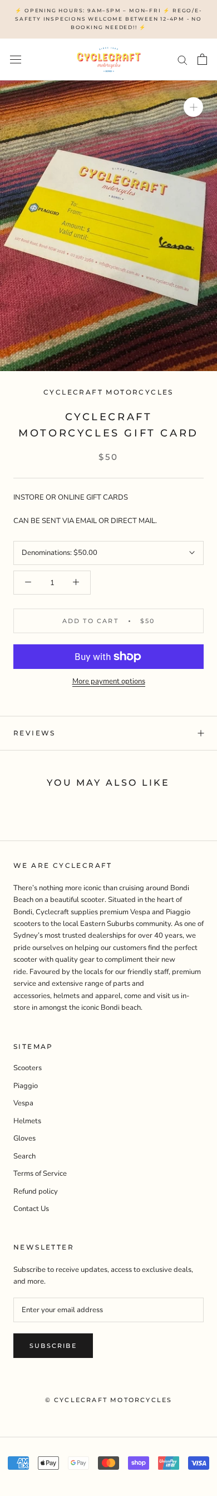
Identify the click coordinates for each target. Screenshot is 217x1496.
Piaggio (25, 1086)
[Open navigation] (15, 59)
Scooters (27, 1068)
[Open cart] (202, 59)
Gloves (24, 1138)
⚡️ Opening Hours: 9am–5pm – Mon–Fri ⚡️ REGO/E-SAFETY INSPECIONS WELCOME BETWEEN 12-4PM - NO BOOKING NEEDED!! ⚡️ (108, 18)
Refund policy (35, 1191)
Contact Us (31, 1209)
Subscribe (53, 1346)
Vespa (23, 1103)
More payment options (108, 681)
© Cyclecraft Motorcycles (108, 1400)
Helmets (27, 1121)
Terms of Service (40, 1174)
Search (24, 1156)
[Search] (182, 59)
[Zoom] (193, 107)
